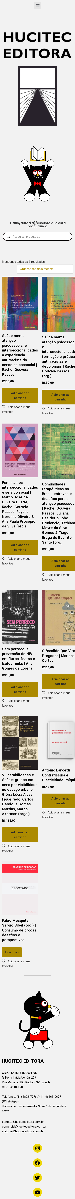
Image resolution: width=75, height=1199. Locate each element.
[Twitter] (37, 1177)
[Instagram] (37, 1148)
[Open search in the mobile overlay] (37, 236)
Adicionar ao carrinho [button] (20, 395)
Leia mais (12, 952)
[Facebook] (37, 1162)
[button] (37, 5)
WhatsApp (10, 1101)
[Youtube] (37, 1192)
